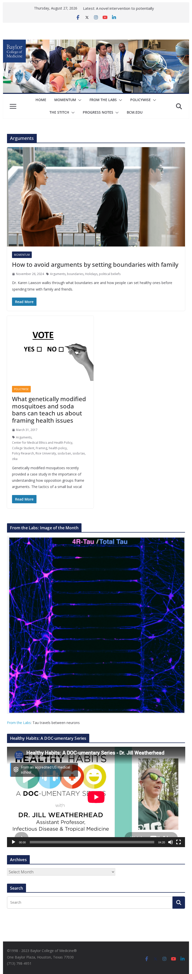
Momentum (65, 99)
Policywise (140, 99)
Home (41, 99)
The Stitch (59, 112)
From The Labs (103, 99)
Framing (41, 448)
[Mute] (170, 842)
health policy (58, 448)
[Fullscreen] (178, 842)
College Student (23, 448)
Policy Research (23, 453)
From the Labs (19, 722)
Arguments (58, 274)
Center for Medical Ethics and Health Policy (42, 442)
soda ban (64, 453)
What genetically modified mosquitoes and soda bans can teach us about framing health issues (49, 409)
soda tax (78, 453)
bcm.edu (134, 112)
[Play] (13, 842)
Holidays (91, 274)
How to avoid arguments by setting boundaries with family (95, 264)
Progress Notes (98, 112)
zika (15, 459)
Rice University (46, 453)
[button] (79, 100)
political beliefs (109, 274)
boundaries (75, 274)
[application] (96, 797)
